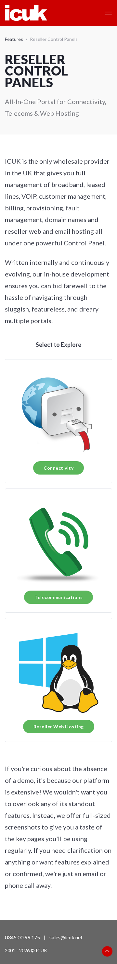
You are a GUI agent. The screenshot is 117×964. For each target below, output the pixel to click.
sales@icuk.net (66, 937)
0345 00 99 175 (22, 937)
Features (14, 39)
